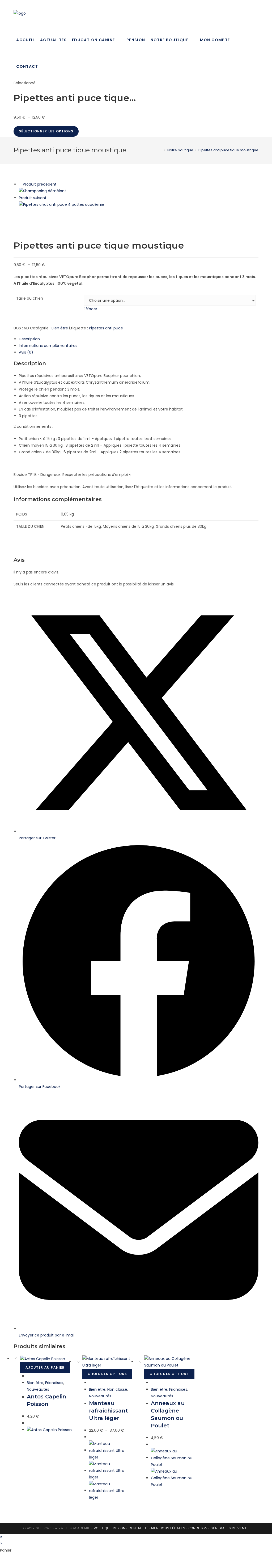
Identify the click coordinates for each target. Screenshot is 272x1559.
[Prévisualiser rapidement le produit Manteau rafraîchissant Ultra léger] (90, 1382)
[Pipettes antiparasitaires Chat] (61, 204)
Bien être (60, 328)
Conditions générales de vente (219, 1528)
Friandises (54, 1382)
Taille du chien (29, 298)
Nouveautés (38, 1389)
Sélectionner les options (46, 131)
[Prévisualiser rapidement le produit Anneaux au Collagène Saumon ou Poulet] (152, 1382)
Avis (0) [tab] (26, 352)
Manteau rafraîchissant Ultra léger (108, 1410)
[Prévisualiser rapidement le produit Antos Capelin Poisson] (28, 1376)
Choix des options (107, 1374)
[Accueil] (161, 150)
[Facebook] (257, 13)
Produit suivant (32, 197)
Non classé (117, 1389)
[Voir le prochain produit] (49, 197)
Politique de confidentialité (121, 1528)
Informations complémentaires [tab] (48, 345)
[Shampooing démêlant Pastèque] (42, 191)
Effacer (90, 309)
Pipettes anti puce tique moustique (228, 150)
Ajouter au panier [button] (45, 1367)
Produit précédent (40, 184)
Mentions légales (168, 1528)
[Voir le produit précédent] (20, 184)
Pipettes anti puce (106, 328)
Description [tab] (29, 339)
